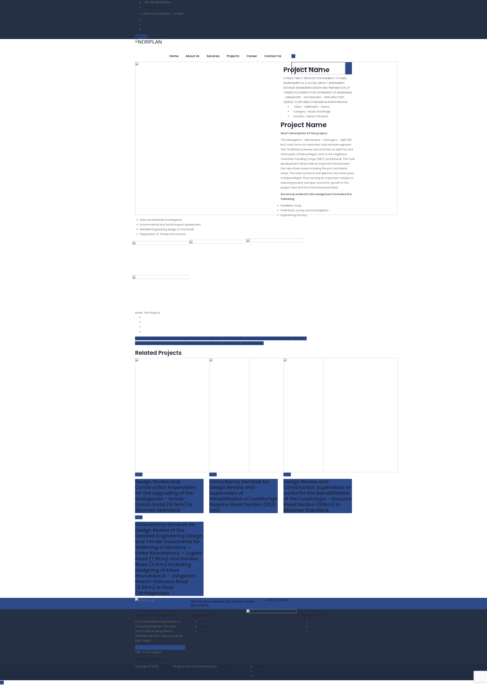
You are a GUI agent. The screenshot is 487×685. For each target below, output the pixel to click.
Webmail (141, 36)
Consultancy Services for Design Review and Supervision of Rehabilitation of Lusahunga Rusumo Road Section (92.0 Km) (243, 496)
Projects (233, 56)
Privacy (203, 631)
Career (252, 56)
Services (213, 56)
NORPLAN (165, 666)
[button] (276, 600)
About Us (192, 56)
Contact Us (272, 56)
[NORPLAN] (243, 42)
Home (173, 56)
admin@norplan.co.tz (159, 7)
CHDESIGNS (225, 666)
